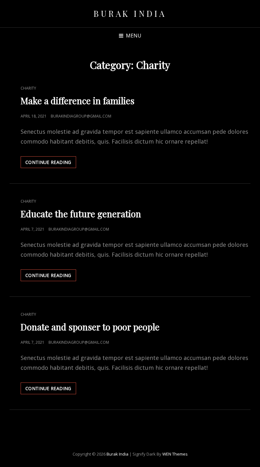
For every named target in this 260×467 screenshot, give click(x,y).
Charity (28, 88)
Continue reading (50, 163)
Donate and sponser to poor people (90, 327)
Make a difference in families (77, 100)
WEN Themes (175, 454)
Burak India (130, 13)
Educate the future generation (81, 214)
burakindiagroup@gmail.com (81, 116)
